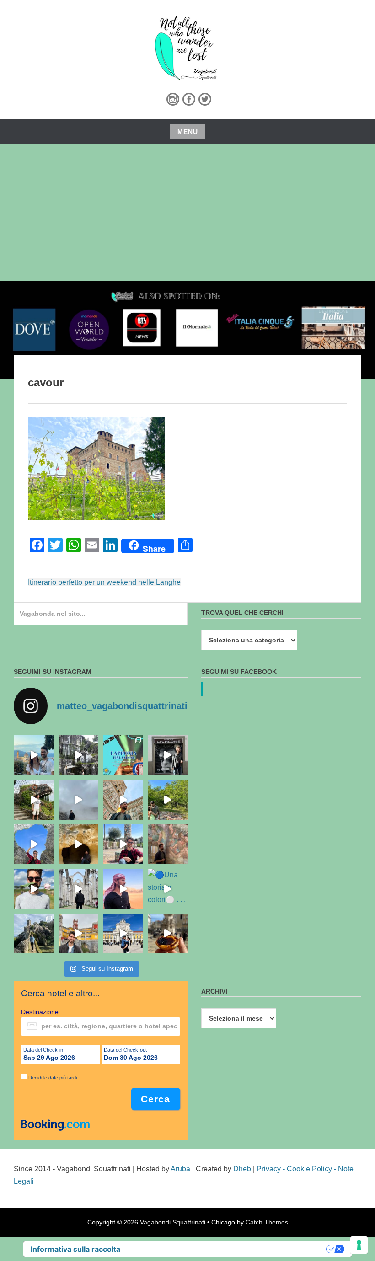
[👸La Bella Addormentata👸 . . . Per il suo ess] (168, 844)
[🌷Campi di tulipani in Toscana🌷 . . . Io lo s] (34, 889)
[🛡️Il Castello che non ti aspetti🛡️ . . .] (34, 934)
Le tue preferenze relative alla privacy (228, 1249)
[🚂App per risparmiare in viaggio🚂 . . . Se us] (123, 800)
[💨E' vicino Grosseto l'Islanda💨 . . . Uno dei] (79, 800)
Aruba (180, 1169)
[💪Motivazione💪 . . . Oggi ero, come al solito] (79, 889)
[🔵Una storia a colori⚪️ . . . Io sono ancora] (168, 889)
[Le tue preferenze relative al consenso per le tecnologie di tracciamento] (359, 1245)
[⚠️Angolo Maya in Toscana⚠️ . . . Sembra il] (79, 844)
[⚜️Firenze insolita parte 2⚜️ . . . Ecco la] (168, 755)
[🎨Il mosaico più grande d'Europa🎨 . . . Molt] (123, 844)
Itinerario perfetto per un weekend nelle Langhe (104, 582)
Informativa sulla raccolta (75, 1249)
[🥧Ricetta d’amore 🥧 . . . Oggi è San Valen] (168, 934)
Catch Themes (267, 1222)
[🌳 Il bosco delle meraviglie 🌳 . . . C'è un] (168, 800)
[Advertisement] (187, 212)
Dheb (242, 1169)
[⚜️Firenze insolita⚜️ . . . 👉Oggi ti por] (34, 800)
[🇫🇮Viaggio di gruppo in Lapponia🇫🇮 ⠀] (123, 755)
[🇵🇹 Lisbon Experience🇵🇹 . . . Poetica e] (123, 934)
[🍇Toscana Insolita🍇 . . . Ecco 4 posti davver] (79, 755)
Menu (187, 131)
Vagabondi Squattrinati (172, 1222)
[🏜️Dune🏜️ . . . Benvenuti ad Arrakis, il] (123, 889)
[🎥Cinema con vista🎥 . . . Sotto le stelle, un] (34, 755)
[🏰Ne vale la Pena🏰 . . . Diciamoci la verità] (79, 934)
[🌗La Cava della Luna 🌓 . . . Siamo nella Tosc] (34, 844)
